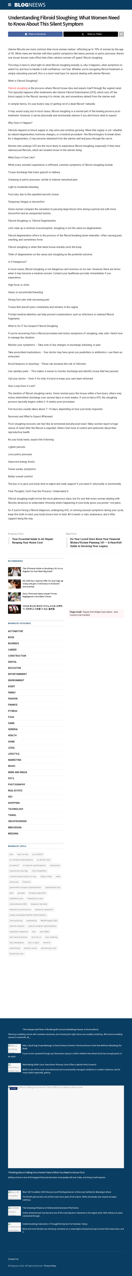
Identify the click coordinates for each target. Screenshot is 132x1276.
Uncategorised (17, 821)
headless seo (16, 898)
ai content (38, 854)
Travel (12, 815)
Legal (11, 747)
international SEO (18, 904)
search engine (17, 926)
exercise (14, 882)
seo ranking (51, 937)
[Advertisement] (96, 580)
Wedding (13, 833)
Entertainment (17, 674)
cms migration (39, 871)
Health (12, 735)
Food (11, 717)
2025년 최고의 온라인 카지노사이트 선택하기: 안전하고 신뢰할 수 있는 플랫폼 (42, 607)
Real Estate (15, 790)
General (13, 729)
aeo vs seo (23, 854)
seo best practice (18, 937)
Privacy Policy (50, 1266)
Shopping (14, 803)
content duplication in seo (23, 876)
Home (11, 741)
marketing (32, 921)
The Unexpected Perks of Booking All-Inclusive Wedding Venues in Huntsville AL (61, 1029)
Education (14, 668)
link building (16, 921)
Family (12, 692)
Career (12, 649)
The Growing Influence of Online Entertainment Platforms (51, 1207)
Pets (11, 778)
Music (11, 766)
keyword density (39, 904)
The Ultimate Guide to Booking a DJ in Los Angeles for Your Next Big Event (43, 570)
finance (26, 882)
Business (13, 643)
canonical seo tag (19, 871)
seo (34, 932)
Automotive (15, 631)
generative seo (52, 887)
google (21, 893)
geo (12, 893)
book (11, 637)
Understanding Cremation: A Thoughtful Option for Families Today (55, 1223)
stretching (15, 948)
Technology (15, 809)
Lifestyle (13, 754)
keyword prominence (20, 910)
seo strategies (17, 943)
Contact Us (13, 1259)
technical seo (17, 954)
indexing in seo (35, 898)
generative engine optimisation (25, 887)
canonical (55, 865)
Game (11, 723)
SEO (10, 796)
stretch (46, 943)
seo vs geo (33, 943)
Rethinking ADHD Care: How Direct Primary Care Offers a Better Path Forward (59, 1064)
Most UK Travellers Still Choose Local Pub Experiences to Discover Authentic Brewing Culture (67, 1191)
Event (11, 686)
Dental (12, 662)
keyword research (44, 910)
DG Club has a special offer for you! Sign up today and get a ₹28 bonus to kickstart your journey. (43, 583)
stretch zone (30, 948)
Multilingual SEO (49, 921)
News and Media (17, 772)
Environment (16, 680)
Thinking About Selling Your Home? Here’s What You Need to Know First (46, 1172)
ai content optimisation (21, 860)
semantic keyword (19, 932)
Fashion (13, 698)
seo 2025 (44, 932)
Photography (16, 784)
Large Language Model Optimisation (28, 915)
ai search (14, 865)
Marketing (14, 760)
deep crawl (46, 876)
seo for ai (36, 937)
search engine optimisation (42, 926)
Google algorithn (37, 893)
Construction (17, 656)
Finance (13, 704)
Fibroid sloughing (18, 88)
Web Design (14, 827)
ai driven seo (43, 860)
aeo (11, 854)
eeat (58, 876)
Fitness (12, 711)
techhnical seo (48, 948)
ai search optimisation (34, 865)
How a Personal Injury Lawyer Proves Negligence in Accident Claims (40, 595)
